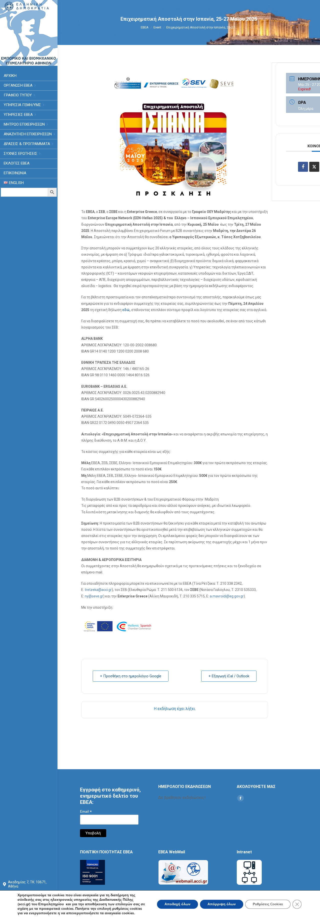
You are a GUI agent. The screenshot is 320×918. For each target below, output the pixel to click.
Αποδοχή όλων (177, 904)
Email (86, 811)
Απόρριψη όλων (222, 904)
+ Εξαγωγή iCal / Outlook (228, 676)
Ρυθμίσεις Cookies (268, 904)
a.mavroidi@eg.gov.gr (227, 596)
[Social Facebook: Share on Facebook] (303, 167)
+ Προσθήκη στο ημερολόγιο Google (130, 676)
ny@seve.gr (94, 596)
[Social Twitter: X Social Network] (314, 167)
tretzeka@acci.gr (98, 590)
